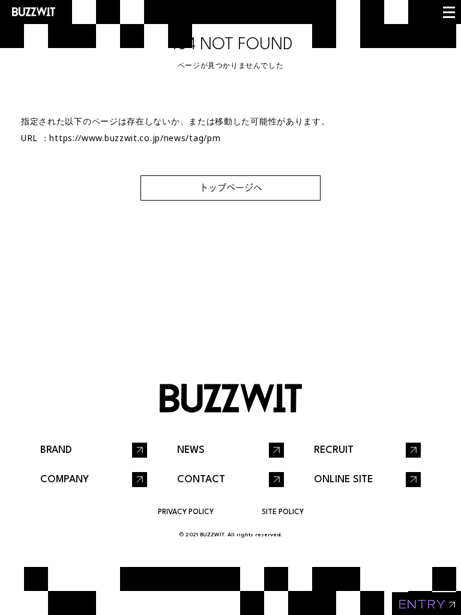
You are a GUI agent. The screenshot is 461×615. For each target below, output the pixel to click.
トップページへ (230, 187)
